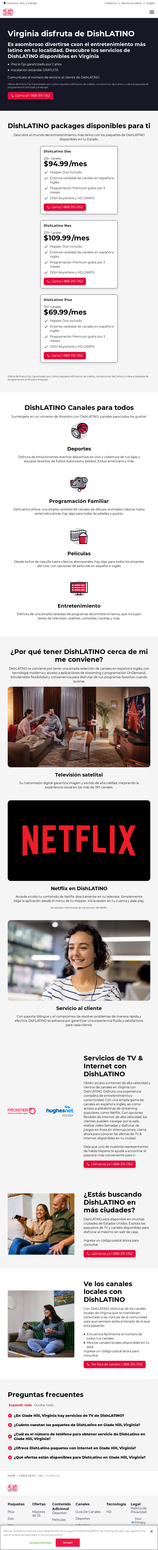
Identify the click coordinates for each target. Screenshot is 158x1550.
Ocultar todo (44, 1405)
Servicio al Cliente (131, 3)
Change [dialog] (32, 3)
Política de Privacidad (139, 1510)
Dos (11, 1518)
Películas (59, 1520)
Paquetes (16, 1504)
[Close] (151, 1531)
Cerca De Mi (27, 1475)
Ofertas (39, 1504)
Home (11, 1475)
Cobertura (111, 3)
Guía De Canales (88, 1512)
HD (108, 1512)
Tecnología (116, 1504)
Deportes (59, 1513)
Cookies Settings (40, 1542)
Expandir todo (20, 1405)
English (150, 3)
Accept (68, 1542)
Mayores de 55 (38, 1513)
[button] (79, 1415)
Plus (11, 1512)
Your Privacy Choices (141, 1522)
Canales (83, 1504)
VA (40, 1475)
